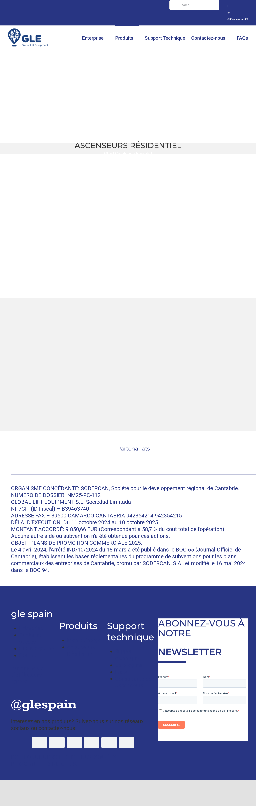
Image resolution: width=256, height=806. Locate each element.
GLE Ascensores (237, 19)
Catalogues (128, 665)
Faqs (121, 672)
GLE (108, 153)
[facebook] (39, 742)
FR (228, 5)
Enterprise (31, 628)
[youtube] (74, 742)
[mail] (126, 742)
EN (229, 12)
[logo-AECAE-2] (197, 457)
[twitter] (57, 742)
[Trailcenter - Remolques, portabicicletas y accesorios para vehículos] (12, 596)
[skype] (109, 742)
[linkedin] (91, 742)
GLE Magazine (36, 648)
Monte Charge (84, 640)
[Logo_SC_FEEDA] (69, 457)
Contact (28, 655)
